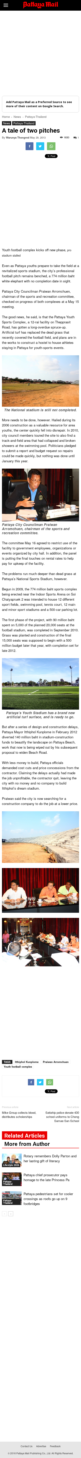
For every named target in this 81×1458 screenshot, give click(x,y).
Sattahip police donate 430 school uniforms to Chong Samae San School (62, 1116)
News (6, 123)
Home (6, 116)
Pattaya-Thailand (23, 123)
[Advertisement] (40, 53)
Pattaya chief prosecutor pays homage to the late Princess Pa (46, 1177)
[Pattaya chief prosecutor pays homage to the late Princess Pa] (12, 1179)
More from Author (27, 1144)
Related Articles (24, 1135)
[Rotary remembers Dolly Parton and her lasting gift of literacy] (12, 1160)
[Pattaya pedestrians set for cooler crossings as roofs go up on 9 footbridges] (12, 1198)
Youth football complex (18, 1066)
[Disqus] (40, 1276)
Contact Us (26, 1446)
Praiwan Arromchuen (56, 1062)
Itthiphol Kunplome (27, 1062)
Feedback (55, 1446)
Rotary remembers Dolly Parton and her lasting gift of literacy (50, 1158)
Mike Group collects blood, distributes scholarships (19, 1114)
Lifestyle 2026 (11, 1165)
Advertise (41, 1446)
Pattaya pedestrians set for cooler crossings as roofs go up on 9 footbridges (48, 1198)
